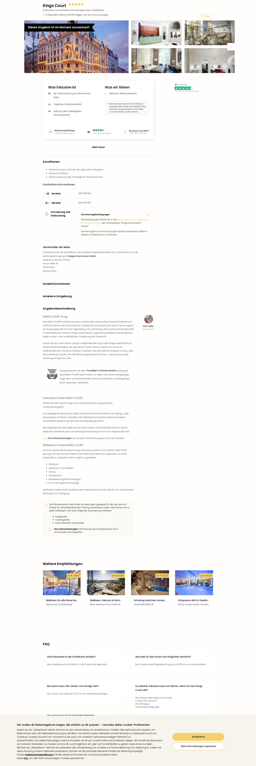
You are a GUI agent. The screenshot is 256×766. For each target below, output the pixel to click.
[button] (76, 46)
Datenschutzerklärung (39, 754)
